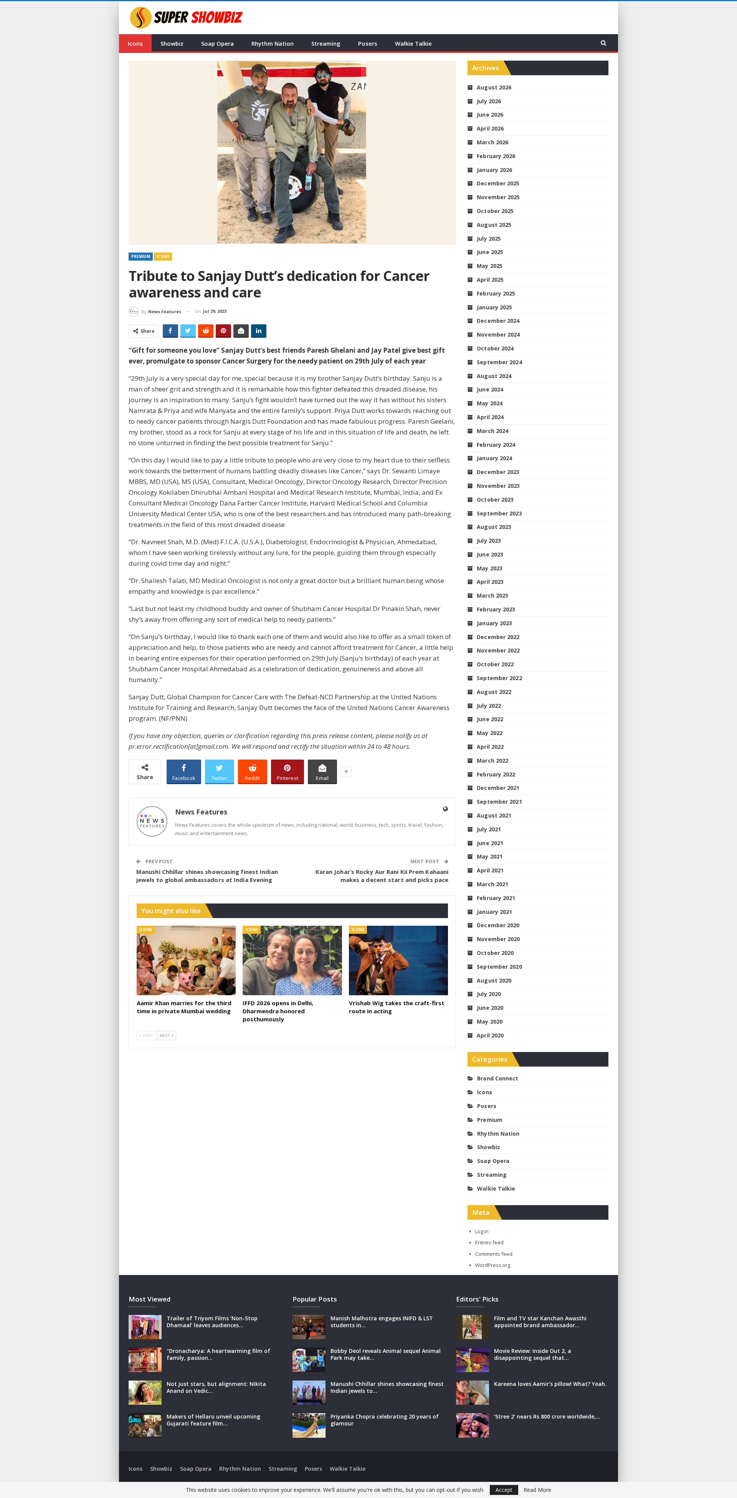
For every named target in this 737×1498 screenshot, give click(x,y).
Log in (482, 1231)
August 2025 (494, 224)
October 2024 (495, 348)
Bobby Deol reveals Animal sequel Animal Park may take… (385, 1354)
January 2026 (494, 169)
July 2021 (489, 829)
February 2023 (496, 609)
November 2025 (498, 197)
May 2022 (489, 733)
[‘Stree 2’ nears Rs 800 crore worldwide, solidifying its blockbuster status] (472, 1425)
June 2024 (490, 389)
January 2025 (494, 307)
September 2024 (499, 362)
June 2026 (490, 114)
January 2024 (494, 458)
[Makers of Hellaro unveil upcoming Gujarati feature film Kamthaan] (145, 1425)
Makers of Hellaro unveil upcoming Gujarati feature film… (213, 1420)
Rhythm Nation (272, 43)
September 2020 (499, 966)
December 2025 (498, 183)
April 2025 (490, 279)
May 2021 (489, 856)
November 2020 (498, 939)
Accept (504, 1489)
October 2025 (495, 211)
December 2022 (498, 637)
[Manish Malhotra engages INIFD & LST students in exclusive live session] (309, 1327)
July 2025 (489, 238)
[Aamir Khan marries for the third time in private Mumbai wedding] (186, 960)
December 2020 (498, 925)
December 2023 (498, 472)
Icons (135, 43)
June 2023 (490, 554)
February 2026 (496, 156)
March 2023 (492, 595)
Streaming (325, 43)
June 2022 (490, 719)
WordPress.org (492, 1265)
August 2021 (494, 815)
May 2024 (489, 403)
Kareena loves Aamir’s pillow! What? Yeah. (550, 1383)
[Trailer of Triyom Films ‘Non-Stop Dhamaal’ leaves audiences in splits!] (145, 1327)
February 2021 (496, 898)
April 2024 (490, 417)
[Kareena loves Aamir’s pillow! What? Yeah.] (472, 1393)
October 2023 (495, 499)
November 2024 (498, 334)
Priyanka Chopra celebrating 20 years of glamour (384, 1420)
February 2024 (496, 444)
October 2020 (495, 952)
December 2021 (498, 787)
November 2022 (498, 650)
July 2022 (489, 705)
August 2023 (494, 526)
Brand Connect (497, 1078)
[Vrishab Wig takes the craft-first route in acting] (398, 960)
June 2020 (490, 1007)
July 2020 (489, 994)
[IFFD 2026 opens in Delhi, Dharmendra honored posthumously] (292, 960)
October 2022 (495, 664)
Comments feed (493, 1253)
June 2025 (490, 252)
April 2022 (490, 746)
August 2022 (494, 691)
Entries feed (489, 1242)
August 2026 (494, 87)
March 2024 (492, 430)
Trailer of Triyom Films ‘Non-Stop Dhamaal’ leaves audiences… (212, 1322)
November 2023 (498, 485)
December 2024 (498, 320)
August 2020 (494, 980)
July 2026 (489, 101)
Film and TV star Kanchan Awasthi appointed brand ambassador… (540, 1322)
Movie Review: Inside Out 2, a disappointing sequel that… (532, 1354)
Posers (367, 43)
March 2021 (492, 884)
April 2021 (490, 870)
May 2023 (489, 568)
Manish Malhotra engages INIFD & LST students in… (381, 1322)
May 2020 (489, 1021)
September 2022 (499, 678)
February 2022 (496, 774)
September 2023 (499, 513)
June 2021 (490, 843)
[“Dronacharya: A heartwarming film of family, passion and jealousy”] (145, 1360)
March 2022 (492, 760)
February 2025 (496, 293)
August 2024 (494, 376)
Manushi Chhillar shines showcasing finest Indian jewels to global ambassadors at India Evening (207, 876)
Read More (537, 1490)
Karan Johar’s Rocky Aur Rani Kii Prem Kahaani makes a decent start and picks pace (382, 876)
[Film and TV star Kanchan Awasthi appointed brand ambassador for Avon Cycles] (472, 1327)
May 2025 (489, 265)
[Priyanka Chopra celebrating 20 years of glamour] (309, 1425)
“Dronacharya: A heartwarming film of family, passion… (218, 1354)
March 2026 (492, 142)
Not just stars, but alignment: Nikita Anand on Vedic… (216, 1387)
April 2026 (490, 128)
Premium (140, 256)
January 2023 (494, 623)
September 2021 (499, 801)
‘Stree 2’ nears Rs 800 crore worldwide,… (547, 1416)
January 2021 (494, 911)
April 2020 (490, 1035)
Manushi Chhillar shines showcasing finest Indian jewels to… (387, 1387)
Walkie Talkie (413, 43)
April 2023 (490, 581)
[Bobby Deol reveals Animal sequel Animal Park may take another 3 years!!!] (309, 1360)
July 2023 (489, 540)
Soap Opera (217, 43)
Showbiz (171, 43)
